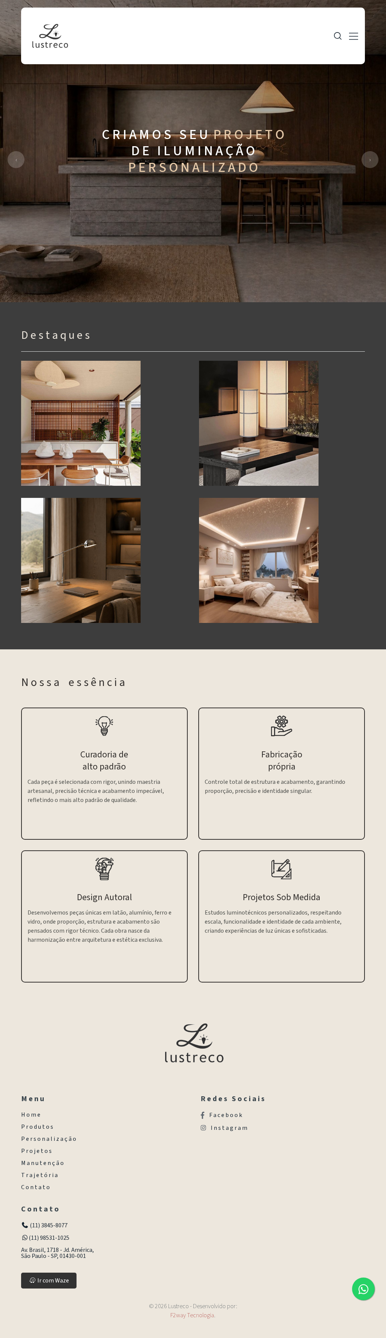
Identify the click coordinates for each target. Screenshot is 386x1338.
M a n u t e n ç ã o (42, 1163)
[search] (338, 36)
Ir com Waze (52, 1280)
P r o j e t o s (36, 1151)
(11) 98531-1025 (49, 1238)
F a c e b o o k (225, 1115)
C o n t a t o (35, 1187)
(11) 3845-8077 (48, 1225)
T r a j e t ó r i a (39, 1175)
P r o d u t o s (37, 1127)
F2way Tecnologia (192, 1315)
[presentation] (16, 159)
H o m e (30, 1115)
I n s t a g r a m (229, 1128)
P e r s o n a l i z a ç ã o (48, 1139)
